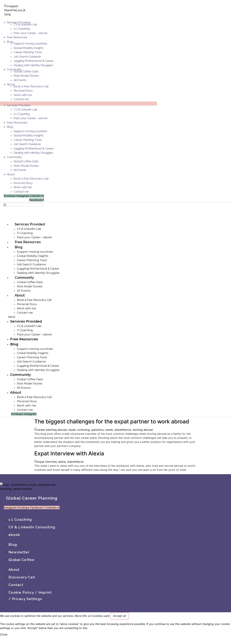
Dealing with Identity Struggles (33, 65)
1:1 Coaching (22, 28)
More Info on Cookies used (92, 616)
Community (14, 157)
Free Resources (17, 37)
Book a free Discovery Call (31, 86)
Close (3, 634)
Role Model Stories (26, 75)
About (11, 174)
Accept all (119, 616)
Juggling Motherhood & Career (34, 60)
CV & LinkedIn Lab (25, 24)
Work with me (23, 95)
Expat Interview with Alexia (69, 453)
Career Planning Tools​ (28, 52)
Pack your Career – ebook (31, 33)
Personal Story (23, 90)
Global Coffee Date (26, 71)
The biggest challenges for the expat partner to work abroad (111, 421)
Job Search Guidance (27, 56)
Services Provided (18, 105)
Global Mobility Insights (28, 48)
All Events (20, 80)
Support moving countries (30, 43)
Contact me (21, 99)
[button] (61, 317)
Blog (10, 41)
